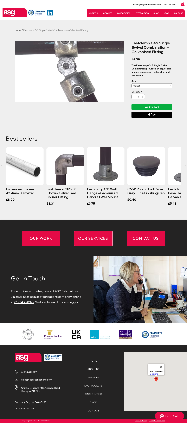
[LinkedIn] (50, 12)
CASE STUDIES (93, 393)
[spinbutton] (138, 96)
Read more (137, 75)
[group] (93, 182)
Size (134, 81)
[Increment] (143, 96)
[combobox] (151, 85)
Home (18, 30)
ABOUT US (93, 369)
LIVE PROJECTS (93, 385)
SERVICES (93, 377)
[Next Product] (185, 166)
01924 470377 (24, 302)
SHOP (93, 402)
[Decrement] (133, 96)
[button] (183, 4)
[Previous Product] (2, 166)
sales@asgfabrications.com (45, 296)
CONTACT (93, 410)
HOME (93, 360)
